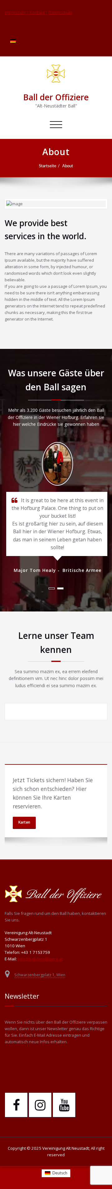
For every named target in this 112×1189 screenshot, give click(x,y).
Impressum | (17, 12)
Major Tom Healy (34, 570)
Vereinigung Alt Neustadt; (66, 1148)
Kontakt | (39, 12)
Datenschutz (60, 12)
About (67, 166)
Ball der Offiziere (56, 97)
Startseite (47, 166)
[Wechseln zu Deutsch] (13, 41)
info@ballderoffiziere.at (40, 959)
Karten (24, 822)
